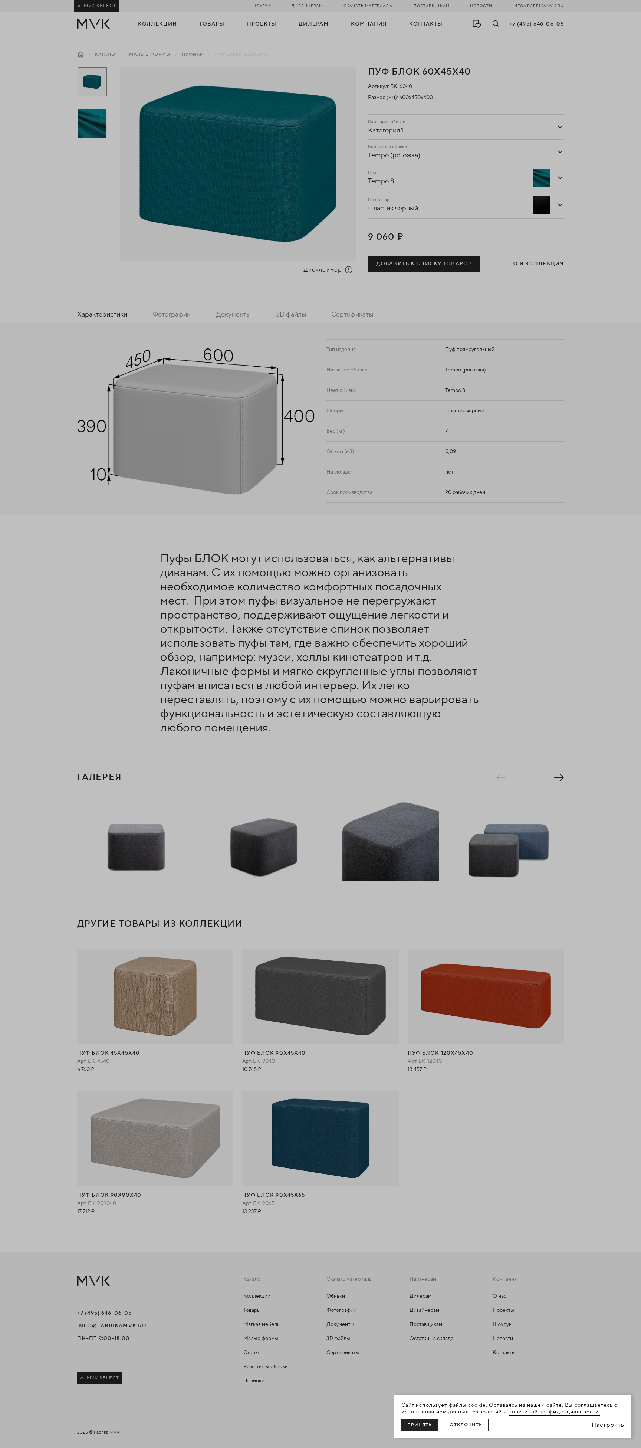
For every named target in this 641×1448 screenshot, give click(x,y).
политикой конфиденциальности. (554, 1412)
